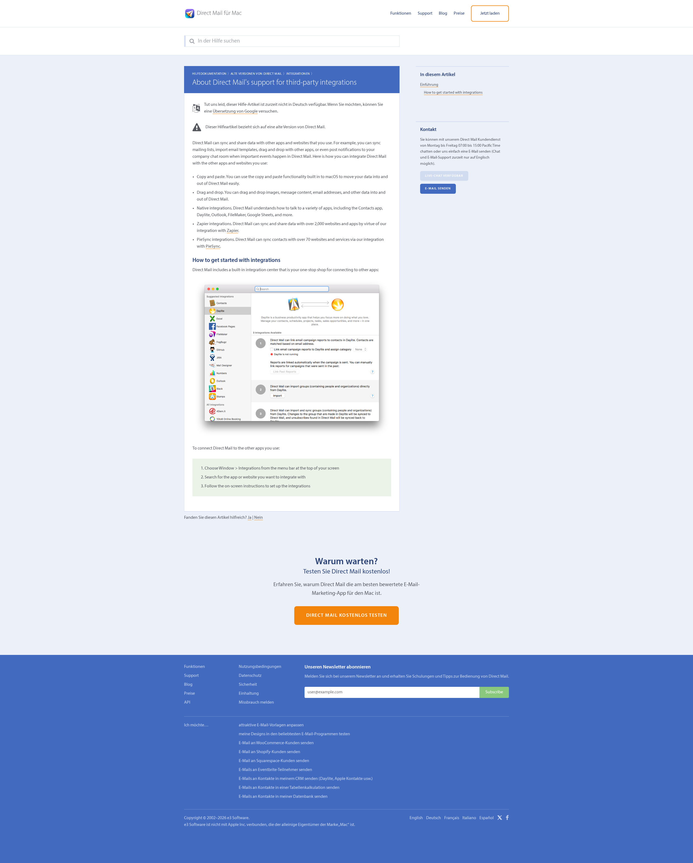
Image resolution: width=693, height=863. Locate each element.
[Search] (192, 41)
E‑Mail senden (438, 188)
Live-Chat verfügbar (444, 176)
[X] (499, 818)
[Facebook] (507, 818)
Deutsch (433, 818)
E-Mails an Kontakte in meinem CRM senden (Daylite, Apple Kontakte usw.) (306, 779)
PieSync (213, 246)
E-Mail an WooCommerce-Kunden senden (276, 743)
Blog (443, 13)
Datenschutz (250, 676)
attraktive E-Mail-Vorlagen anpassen (271, 725)
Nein (258, 518)
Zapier (232, 231)
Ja (249, 518)
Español (486, 818)
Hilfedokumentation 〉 (211, 74)
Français (451, 818)
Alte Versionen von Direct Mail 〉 (258, 74)
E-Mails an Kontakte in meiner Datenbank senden (283, 797)
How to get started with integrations (453, 93)
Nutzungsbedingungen (260, 667)
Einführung (429, 85)
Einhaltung (249, 693)
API (187, 702)
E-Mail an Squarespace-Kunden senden (274, 761)
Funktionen (400, 13)
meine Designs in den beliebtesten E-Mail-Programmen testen (294, 734)
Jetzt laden (490, 13)
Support (425, 13)
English (416, 818)
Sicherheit (248, 684)
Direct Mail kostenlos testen (346, 615)
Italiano (469, 818)
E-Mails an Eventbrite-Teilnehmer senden (275, 770)
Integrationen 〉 (300, 74)
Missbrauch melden (256, 702)
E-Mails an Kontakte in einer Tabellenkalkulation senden (289, 788)
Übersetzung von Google (235, 111)
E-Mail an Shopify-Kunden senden (269, 752)
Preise (459, 13)
